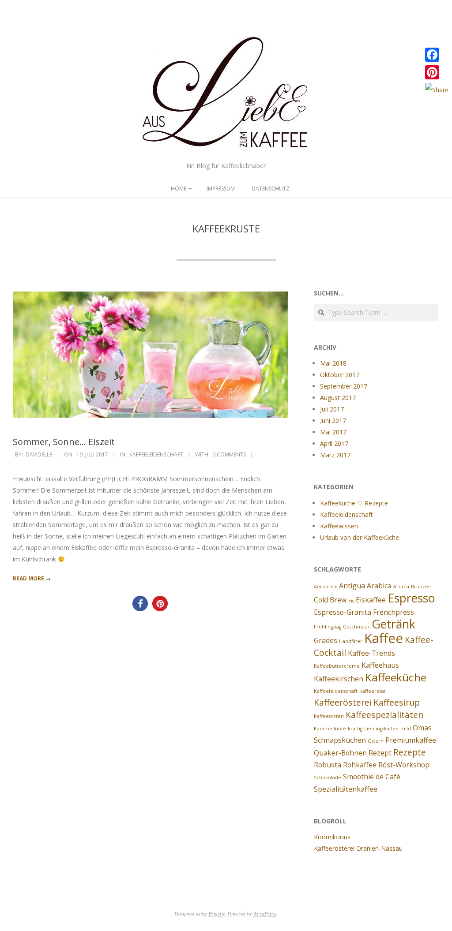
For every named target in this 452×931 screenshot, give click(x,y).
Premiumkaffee (410, 740)
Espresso (411, 598)
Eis (351, 601)
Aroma (401, 586)
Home (178, 188)
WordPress (264, 913)
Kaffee (383, 638)
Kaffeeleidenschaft (156, 454)
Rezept (380, 753)
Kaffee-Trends (371, 653)
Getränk (393, 624)
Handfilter (350, 641)
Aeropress (325, 586)
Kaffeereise (372, 691)
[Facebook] (436, 55)
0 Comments (229, 454)
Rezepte (409, 752)
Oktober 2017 (339, 374)
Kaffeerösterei (343, 702)
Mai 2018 (333, 363)
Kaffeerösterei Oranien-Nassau (358, 848)
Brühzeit (421, 586)
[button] (140, 603)
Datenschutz (271, 188)
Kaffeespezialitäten (384, 715)
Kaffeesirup (396, 702)
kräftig (355, 728)
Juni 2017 (333, 420)
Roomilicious (332, 837)
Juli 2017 (332, 409)
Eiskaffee (371, 600)
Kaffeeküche (395, 677)
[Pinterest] (436, 72)
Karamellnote (330, 728)
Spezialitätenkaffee (345, 789)
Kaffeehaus (380, 665)
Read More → (32, 578)
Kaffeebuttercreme (337, 666)
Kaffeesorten (329, 716)
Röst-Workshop (403, 765)
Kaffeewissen (339, 526)
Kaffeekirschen (338, 679)
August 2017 (338, 397)
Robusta (327, 765)
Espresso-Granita (342, 612)
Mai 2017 (333, 432)
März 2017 (335, 455)
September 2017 (343, 386)
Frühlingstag (327, 627)
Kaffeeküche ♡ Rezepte (354, 503)
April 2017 (334, 443)
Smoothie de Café (371, 776)
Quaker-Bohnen (340, 753)
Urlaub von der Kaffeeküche (359, 537)
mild (405, 728)
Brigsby (216, 913)
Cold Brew (330, 600)
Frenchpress (393, 612)
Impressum (221, 188)
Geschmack (356, 627)
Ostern (376, 741)
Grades (325, 640)
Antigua (352, 586)
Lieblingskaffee (381, 728)
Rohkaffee (360, 765)
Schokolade (327, 777)
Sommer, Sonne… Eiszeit (64, 442)
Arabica (379, 586)
